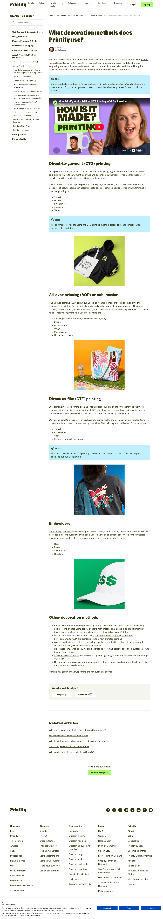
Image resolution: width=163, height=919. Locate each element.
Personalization (19, 139)
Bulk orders (75, 879)
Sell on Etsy (104, 851)
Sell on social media (49, 870)
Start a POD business (50, 860)
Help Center (104, 841)
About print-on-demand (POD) (25, 62)
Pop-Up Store (19, 134)
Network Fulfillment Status (138, 872)
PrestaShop (16, 856)
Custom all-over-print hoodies (80, 848)
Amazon (14, 846)
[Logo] (18, 5)
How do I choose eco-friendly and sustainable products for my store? (28, 71)
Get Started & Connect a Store (27, 32)
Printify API (16, 880)
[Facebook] (120, 810)
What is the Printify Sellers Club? (27, 109)
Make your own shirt (49, 865)
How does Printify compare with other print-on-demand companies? (28, 96)
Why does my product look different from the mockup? (77, 730)
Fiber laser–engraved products (70, 649)
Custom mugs (76, 854)
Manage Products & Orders (25, 41)
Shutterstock (17, 890)
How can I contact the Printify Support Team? (25, 103)
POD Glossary (105, 891)
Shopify (14, 836)
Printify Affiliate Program (23, 126)
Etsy (12, 831)
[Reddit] (139, 810)
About (131, 831)
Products (73, 831)
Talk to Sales (134, 865)
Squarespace (17, 875)
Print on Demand (107, 846)
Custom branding (78, 869)
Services (102, 3)
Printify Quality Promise (140, 856)
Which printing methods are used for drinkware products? (79, 741)
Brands (43, 831)
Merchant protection (138, 879)
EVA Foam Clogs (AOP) (65, 639)
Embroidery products (60, 531)
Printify (54, 15)
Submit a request (99, 772)
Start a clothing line (49, 856)
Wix (12, 865)
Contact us (133, 841)
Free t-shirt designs (79, 874)
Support (118, 3)
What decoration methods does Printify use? (27, 86)
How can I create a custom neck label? (68, 735)
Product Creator (48, 846)
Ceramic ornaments (64, 662)
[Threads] (114, 810)
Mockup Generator (49, 851)
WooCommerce (18, 870)
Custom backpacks (79, 864)
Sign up (147, 4)
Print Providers (135, 846)
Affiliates (132, 860)
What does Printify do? (23, 77)
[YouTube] (151, 810)
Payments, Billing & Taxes (24, 50)
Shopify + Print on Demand (107, 862)
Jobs (130, 836)
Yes (62, 694)
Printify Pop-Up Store (21, 885)
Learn (87, 3)
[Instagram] (126, 810)
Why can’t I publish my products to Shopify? (71, 752)
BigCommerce (17, 860)
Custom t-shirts (77, 836)
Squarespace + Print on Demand (110, 884)
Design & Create (20, 36)
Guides (102, 836)
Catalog (31, 3)
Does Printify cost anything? (25, 81)
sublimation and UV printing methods (114, 635)
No (85, 694)
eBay (12, 851)
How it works (53, 4)
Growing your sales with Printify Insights (26, 120)
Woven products (62, 642)
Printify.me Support (21, 130)
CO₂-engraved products (66, 655)
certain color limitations (63, 228)
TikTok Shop (16, 841)
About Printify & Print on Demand (24, 56)
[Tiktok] (108, 810)
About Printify (19, 66)
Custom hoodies (77, 841)
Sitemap (132, 884)
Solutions (72, 3)
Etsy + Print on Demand (110, 856)
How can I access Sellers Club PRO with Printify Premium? (27, 114)
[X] (145, 810)
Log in (133, 4)
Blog (100, 831)
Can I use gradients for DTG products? (69, 746)
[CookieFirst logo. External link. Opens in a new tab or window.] (3, 902)
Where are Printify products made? (28, 91)
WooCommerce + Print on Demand (110, 871)
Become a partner (137, 851)
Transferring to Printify (81, 884)
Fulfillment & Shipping (22, 45)
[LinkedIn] (132, 810)
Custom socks (76, 859)
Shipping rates (47, 841)
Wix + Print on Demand (110, 877)
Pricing (42, 3)
